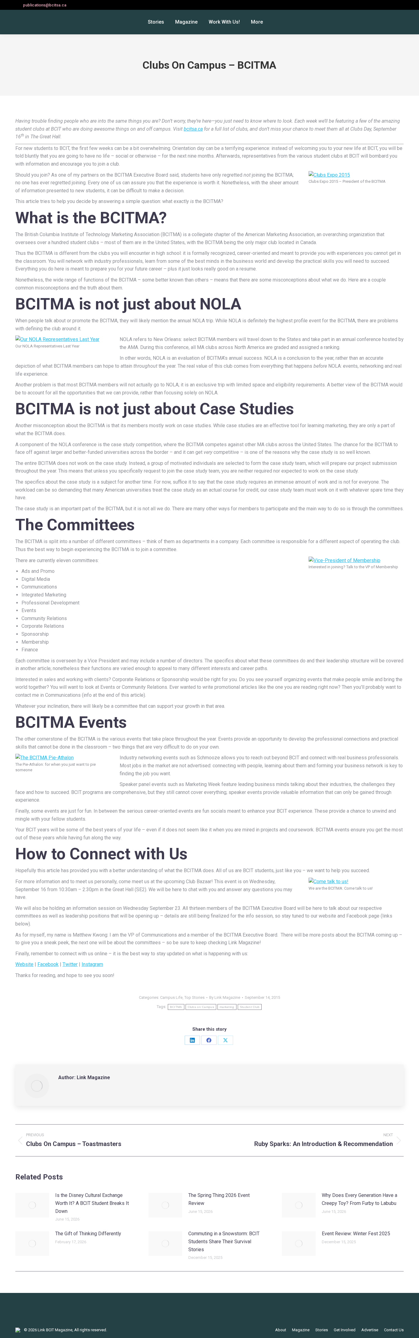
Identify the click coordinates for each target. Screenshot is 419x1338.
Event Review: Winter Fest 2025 (356, 1233)
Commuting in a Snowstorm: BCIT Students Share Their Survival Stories (223, 1241)
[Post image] (32, 1205)
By (224, 997)
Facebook (48, 964)
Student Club (250, 1007)
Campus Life (171, 997)
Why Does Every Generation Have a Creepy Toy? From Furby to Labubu (359, 1199)
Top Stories (194, 997)
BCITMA (176, 1007)
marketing (227, 1007)
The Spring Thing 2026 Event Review (219, 1199)
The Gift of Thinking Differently (88, 1233)
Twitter (70, 964)
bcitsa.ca (193, 129)
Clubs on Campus (201, 1007)
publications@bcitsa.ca (44, 5)
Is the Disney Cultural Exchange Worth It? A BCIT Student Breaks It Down (92, 1203)
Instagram (92, 964)
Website (24, 964)
